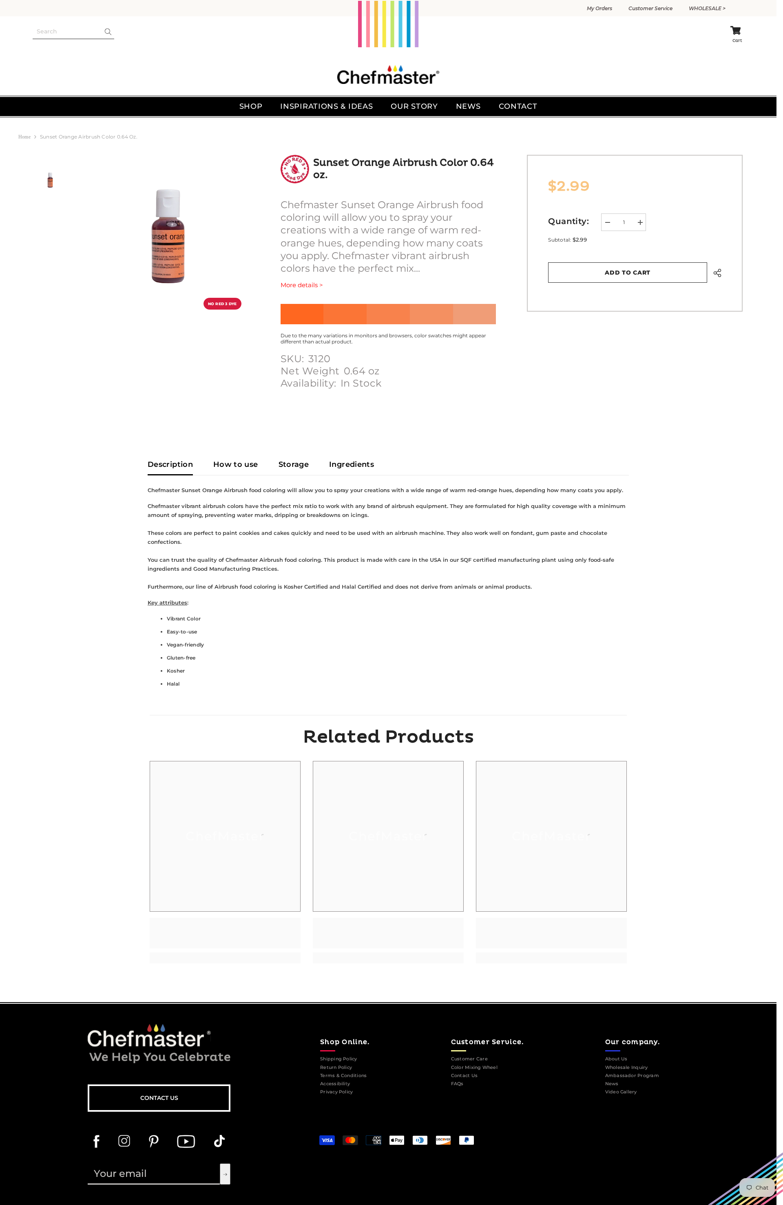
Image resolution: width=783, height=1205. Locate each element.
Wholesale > (707, 8)
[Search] (73, 31)
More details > (302, 285)
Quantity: (568, 221)
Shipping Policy (338, 1059)
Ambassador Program (632, 1075)
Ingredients (351, 464)
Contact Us (159, 1098)
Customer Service (650, 8)
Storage (294, 464)
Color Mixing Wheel (474, 1067)
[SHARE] (714, 273)
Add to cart (627, 272)
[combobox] (67, 31)
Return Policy (336, 1067)
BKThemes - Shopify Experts (454, 1123)
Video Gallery (621, 1092)
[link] (225, 933)
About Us (616, 1059)
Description (170, 464)
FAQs (457, 1083)
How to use (235, 464)
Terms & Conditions (343, 1075)
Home (24, 137)
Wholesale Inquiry (626, 1067)
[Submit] (225, 1174)
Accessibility (335, 1083)
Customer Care (469, 1059)
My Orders (599, 8)
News (612, 1083)
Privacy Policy (336, 1092)
